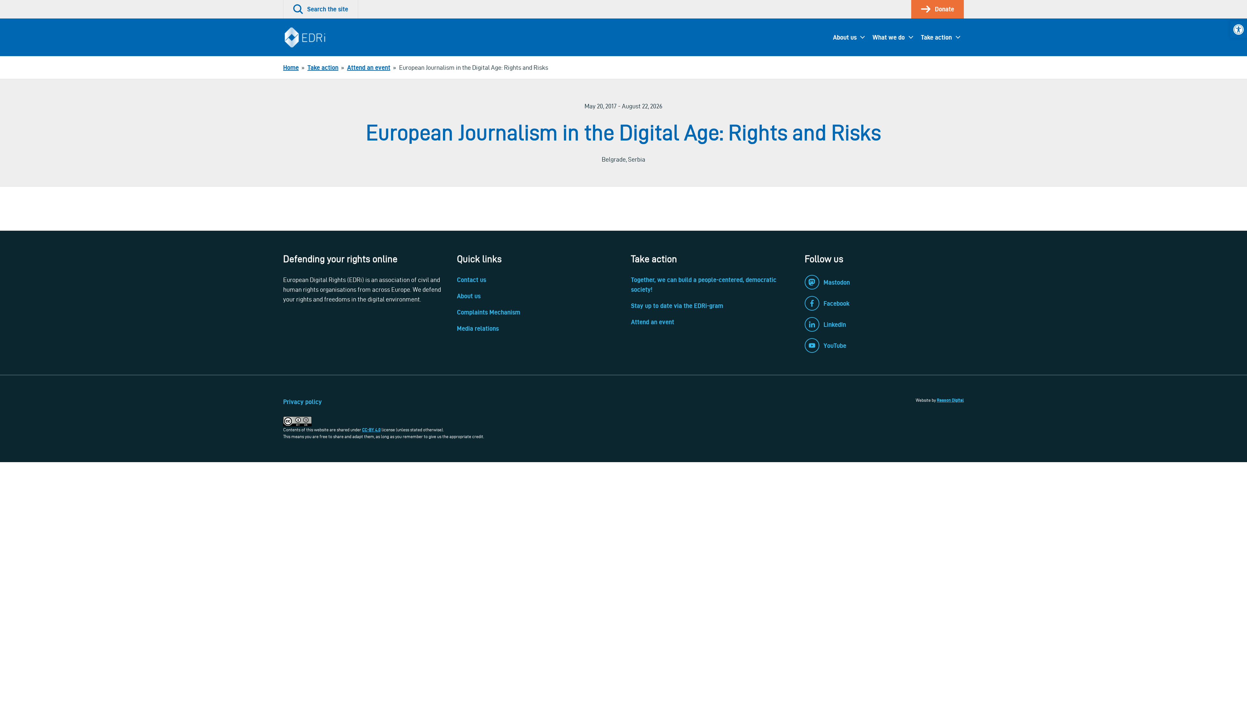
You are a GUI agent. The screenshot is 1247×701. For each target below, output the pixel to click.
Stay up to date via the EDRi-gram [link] (677, 305)
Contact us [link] (471, 279)
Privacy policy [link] (302, 401)
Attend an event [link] (652, 322)
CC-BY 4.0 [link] (371, 429)
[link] (1238, 29)
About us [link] (845, 37)
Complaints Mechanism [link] (488, 312)
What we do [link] (889, 37)
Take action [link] (936, 37)
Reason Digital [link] (950, 400)
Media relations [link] (478, 328)
